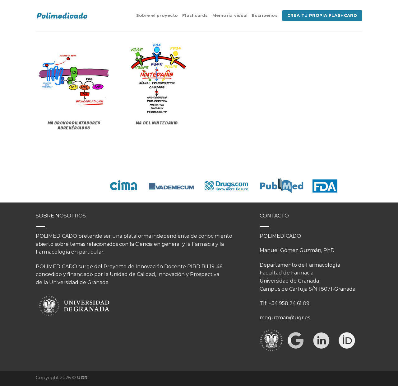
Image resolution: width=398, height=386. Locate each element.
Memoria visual (230, 15)
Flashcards (195, 15)
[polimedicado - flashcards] (62, 16)
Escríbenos (265, 15)
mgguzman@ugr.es (285, 318)
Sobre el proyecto (157, 15)
